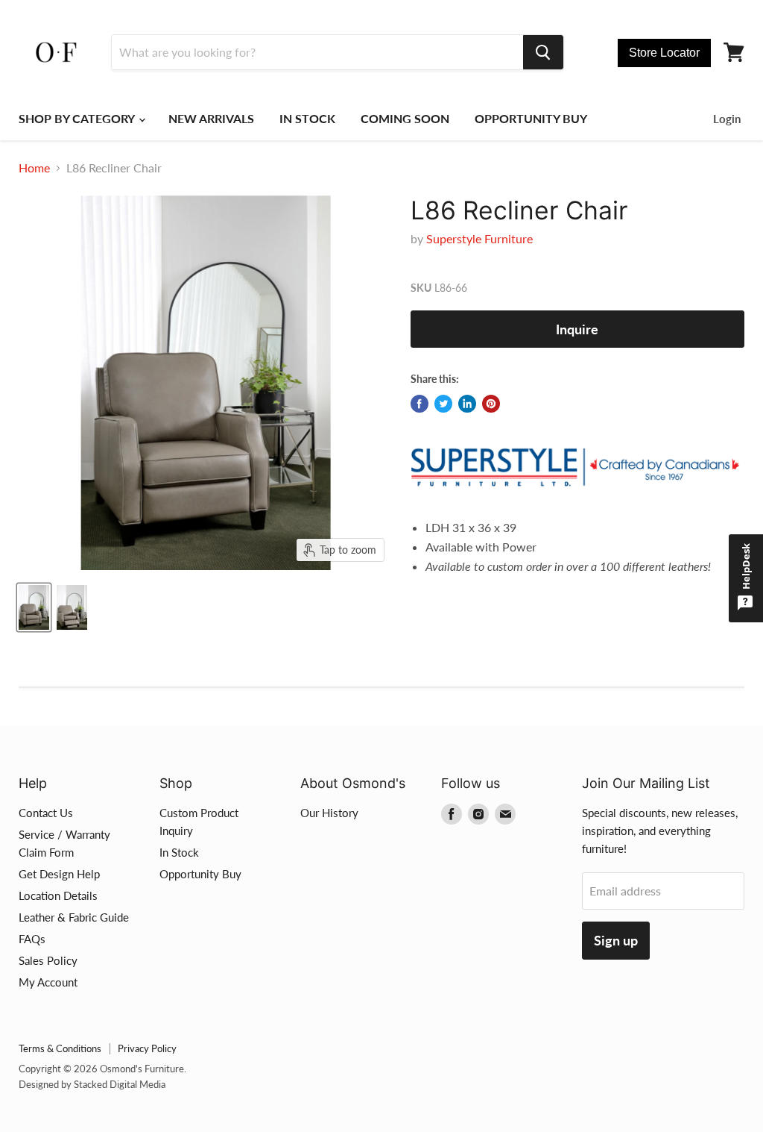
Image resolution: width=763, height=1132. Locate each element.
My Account (48, 982)
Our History (329, 812)
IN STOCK (307, 118)
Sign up (616, 940)
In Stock (179, 852)
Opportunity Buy (200, 874)
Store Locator (664, 52)
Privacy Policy (147, 1048)
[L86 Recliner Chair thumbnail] (34, 607)
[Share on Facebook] (419, 404)
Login (727, 118)
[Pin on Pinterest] (491, 404)
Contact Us (46, 812)
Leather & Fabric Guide (74, 917)
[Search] (543, 52)
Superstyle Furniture (479, 238)
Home (34, 168)
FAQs (32, 938)
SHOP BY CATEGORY (78, 118)
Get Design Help (59, 874)
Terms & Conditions (60, 1048)
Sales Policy (48, 960)
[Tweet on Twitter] (443, 404)
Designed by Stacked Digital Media (92, 1084)
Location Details (58, 895)
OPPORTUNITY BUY (531, 118)
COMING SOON (405, 118)
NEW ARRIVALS (211, 118)
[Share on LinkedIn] (467, 404)
